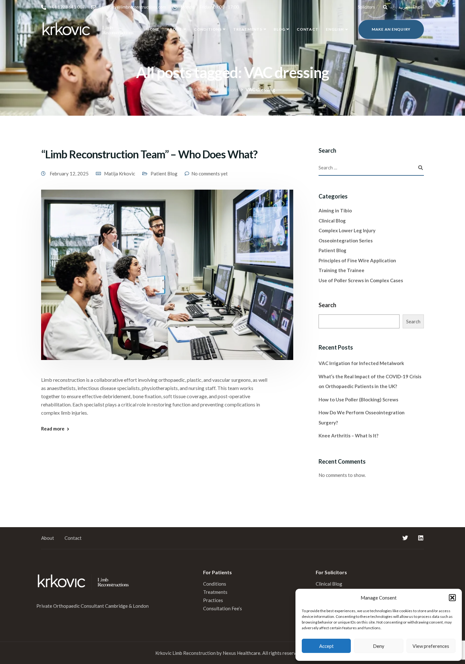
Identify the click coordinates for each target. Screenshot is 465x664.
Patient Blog (164, 173)
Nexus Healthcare (241, 653)
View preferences (430, 646)
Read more (53, 428)
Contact (307, 29)
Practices (213, 600)
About (174, 29)
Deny (378, 646)
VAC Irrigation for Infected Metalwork (361, 363)
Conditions (208, 29)
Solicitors (366, 6)
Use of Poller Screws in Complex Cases (361, 280)
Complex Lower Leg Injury (347, 230)
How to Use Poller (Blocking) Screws (358, 399)
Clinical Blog (332, 220)
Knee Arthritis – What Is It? (348, 435)
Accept (326, 646)
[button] (452, 597)
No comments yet (209, 173)
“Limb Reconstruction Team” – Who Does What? (149, 154)
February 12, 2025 (70, 173)
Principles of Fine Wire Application (357, 260)
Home (152, 29)
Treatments (247, 29)
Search (327, 305)
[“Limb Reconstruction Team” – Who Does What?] (167, 282)
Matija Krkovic (119, 173)
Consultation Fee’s (223, 608)
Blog (279, 29)
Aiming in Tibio (335, 210)
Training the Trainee (341, 270)
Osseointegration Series (346, 240)
